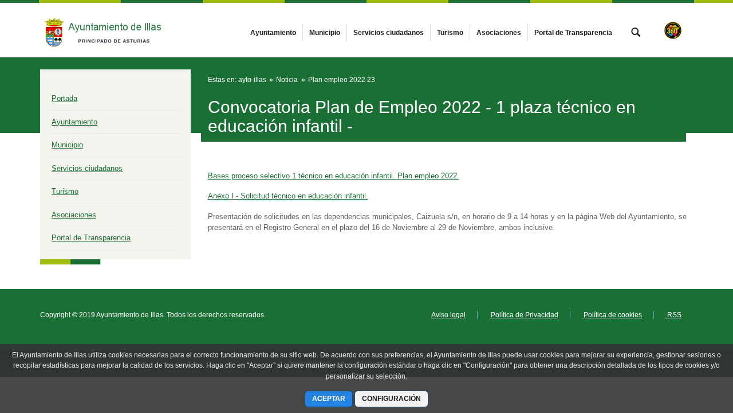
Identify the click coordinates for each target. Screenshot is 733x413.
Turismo (65, 191)
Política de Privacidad (523, 315)
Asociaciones (74, 215)
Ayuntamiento (74, 122)
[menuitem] (273, 33)
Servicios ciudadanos (87, 168)
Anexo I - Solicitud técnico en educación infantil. (288, 196)
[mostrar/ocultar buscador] (635, 33)
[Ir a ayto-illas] (103, 30)
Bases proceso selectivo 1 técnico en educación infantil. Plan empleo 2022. (333, 176)
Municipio (67, 145)
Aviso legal (448, 315)
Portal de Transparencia (91, 237)
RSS (673, 315)
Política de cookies (612, 315)
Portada (64, 98)
